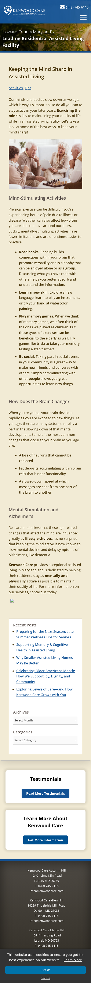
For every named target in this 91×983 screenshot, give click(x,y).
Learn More (73, 960)
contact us (38, 592)
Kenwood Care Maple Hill (47, 930)
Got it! (45, 970)
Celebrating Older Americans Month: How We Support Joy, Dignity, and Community (45, 676)
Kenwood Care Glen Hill (46, 900)
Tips (28, 88)
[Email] (12, 601)
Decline (45, 978)
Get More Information (45, 840)
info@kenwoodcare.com (46, 891)
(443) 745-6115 (77, 7)
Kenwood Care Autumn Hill (47, 870)
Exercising (65, 110)
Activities (16, 88)
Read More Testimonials (45, 793)
